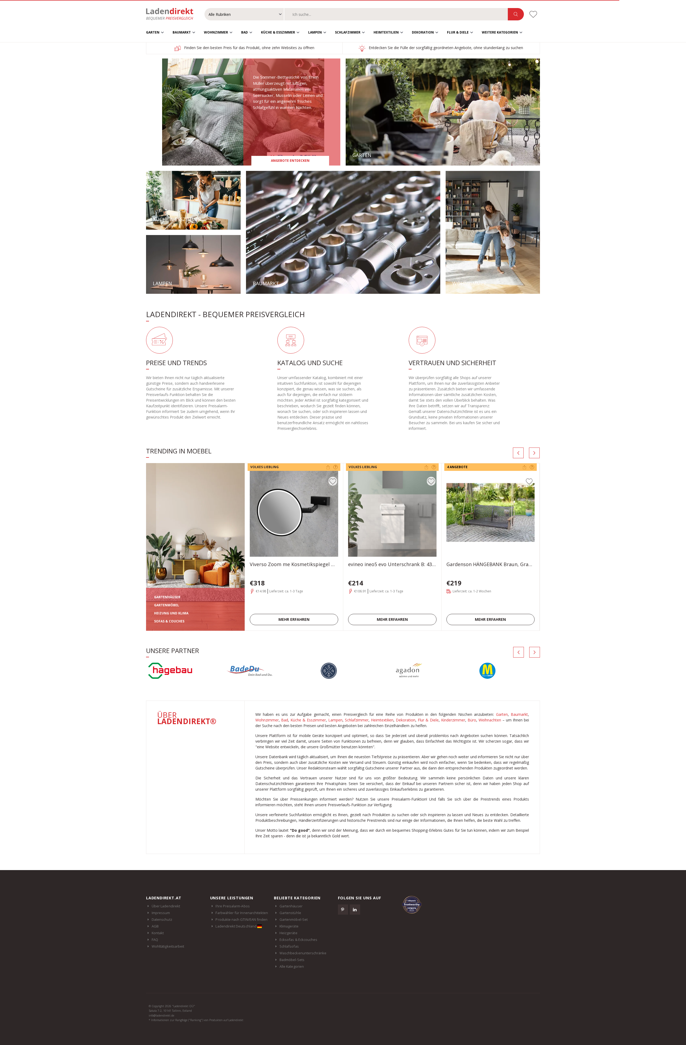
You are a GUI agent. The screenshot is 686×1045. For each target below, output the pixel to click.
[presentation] (518, 453)
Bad (244, 32)
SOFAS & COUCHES (169, 621)
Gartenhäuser (291, 906)
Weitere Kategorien (500, 32)
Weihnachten (490, 720)
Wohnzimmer (216, 32)
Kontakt (158, 932)
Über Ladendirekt (166, 906)
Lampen (315, 32)
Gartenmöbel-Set (293, 919)
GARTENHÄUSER (167, 597)
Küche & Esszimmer (278, 32)
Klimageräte (289, 926)
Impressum (161, 912)
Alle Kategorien (291, 966)
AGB (155, 926)
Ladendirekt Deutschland (236, 926)
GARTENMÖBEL (166, 605)
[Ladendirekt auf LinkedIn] (355, 909)
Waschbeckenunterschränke (303, 953)
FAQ (155, 939)
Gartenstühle (290, 912)
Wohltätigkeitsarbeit (168, 946)
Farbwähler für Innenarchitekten (241, 912)
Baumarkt (182, 32)
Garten (152, 32)
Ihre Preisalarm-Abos (232, 906)
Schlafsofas (289, 946)
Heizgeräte (288, 932)
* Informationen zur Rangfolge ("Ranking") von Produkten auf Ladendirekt (196, 1020)
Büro (472, 720)
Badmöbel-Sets (291, 959)
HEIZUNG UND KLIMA (171, 613)
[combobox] (396, 14)
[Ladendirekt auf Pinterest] (343, 909)
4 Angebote (457, 467)
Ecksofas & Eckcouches (298, 939)
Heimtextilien (386, 32)
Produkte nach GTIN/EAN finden (241, 919)
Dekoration (423, 32)
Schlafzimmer (347, 32)
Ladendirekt (172, 14)
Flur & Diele (458, 32)
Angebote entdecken (290, 160)
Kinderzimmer (453, 720)
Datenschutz (162, 919)
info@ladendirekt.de (161, 1015)
